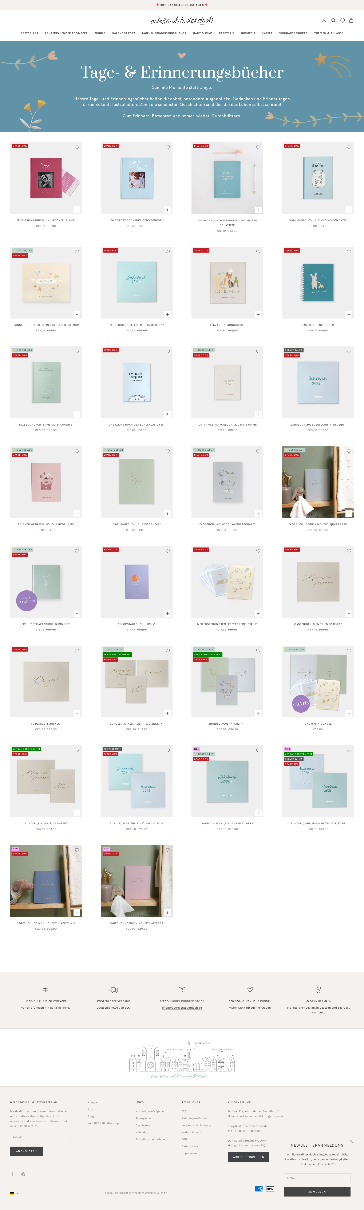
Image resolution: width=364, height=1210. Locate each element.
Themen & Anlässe (329, 33)
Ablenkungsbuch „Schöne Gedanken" (46, 524)
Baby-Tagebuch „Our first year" (136, 524)
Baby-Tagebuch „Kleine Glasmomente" (318, 220)
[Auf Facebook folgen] (12, 1174)
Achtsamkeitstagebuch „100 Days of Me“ (227, 424)
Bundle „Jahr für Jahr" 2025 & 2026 (318, 823)
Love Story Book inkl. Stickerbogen (137, 220)
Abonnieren (26, 1151)
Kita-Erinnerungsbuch (227, 325)
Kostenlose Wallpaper (150, 1111)
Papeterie (226, 33)
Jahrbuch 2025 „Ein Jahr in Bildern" (318, 424)
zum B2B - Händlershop (103, 1123)
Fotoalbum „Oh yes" (46, 723)
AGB (184, 1139)
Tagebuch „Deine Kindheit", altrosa (136, 923)
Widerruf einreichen (248, 1157)
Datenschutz (190, 1146)
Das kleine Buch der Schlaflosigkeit (136, 424)
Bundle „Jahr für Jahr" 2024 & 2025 (137, 823)
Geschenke (143, 1125)
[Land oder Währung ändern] (14, 1193)
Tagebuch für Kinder (318, 325)
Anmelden (317, 1191)
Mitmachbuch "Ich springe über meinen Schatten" (227, 223)
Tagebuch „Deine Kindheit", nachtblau (46, 923)
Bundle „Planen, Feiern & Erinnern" (137, 723)
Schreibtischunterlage (150, 1139)
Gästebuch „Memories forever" (318, 624)
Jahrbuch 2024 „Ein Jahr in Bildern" (137, 325)
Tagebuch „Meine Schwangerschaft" (227, 524)
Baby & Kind (202, 33)
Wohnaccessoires (293, 33)
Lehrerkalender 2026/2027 (66, 33)
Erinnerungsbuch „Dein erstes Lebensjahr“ (46, 325)
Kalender (141, 1132)
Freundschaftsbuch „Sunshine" (45, 624)
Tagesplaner (144, 1118)
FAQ (184, 1111)
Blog (91, 1116)
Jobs (91, 1109)
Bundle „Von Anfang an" (227, 723)
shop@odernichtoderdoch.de (182, 1007)
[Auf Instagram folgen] (23, 1174)
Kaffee (267, 33)
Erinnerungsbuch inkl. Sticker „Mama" (46, 220)
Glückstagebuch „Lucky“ (136, 624)
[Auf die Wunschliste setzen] (77, 147)
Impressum (189, 1153)
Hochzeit (248, 33)
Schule (100, 33)
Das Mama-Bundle (318, 723)
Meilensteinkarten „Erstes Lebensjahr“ (227, 624)
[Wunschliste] (342, 20)
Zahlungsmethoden (194, 1118)
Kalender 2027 (123, 33)
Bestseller (29, 33)
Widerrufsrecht (191, 1132)
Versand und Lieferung (196, 1125)
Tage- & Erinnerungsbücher (164, 33)
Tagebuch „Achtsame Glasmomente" (46, 424)
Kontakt (93, 1102)
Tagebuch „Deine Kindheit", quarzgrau (318, 524)
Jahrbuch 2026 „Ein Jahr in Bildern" (227, 823)
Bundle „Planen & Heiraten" (46, 823)
